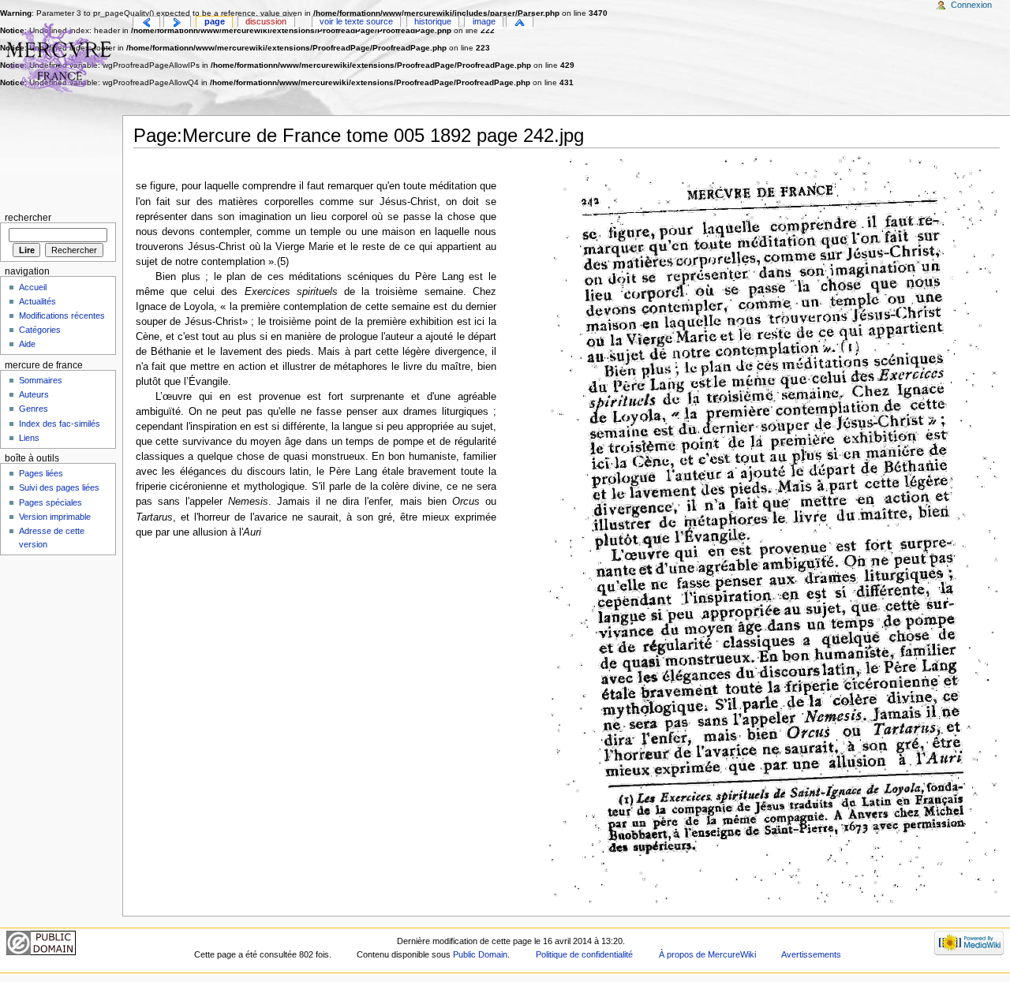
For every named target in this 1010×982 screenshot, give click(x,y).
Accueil (33, 287)
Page (214, 21)
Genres (33, 408)
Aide (27, 344)
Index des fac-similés (59, 423)
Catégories (40, 329)
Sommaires (40, 380)
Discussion (265, 21)
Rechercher (28, 217)
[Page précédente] (146, 22)
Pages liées (41, 473)
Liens (29, 437)
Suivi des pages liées (59, 487)
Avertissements (811, 954)
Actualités (37, 301)
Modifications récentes (62, 315)
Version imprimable (55, 516)
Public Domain (480, 954)
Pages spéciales (50, 502)
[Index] (520, 22)
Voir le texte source (356, 21)
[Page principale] (61, 61)
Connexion (971, 4)
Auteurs (34, 394)
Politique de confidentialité (584, 954)
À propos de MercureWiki (707, 954)
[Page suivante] (177, 22)
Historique (432, 21)
